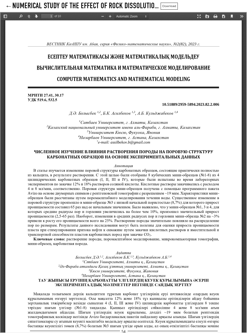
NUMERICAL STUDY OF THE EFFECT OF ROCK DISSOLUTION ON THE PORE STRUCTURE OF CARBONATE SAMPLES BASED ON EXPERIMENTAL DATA (86, 6)
